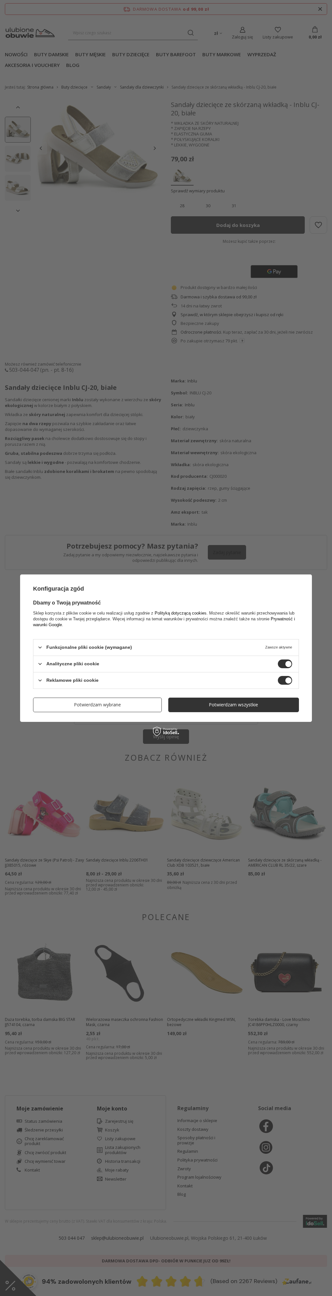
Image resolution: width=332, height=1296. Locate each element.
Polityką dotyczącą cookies (181, 612)
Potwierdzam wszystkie (233, 705)
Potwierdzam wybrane (97, 705)
